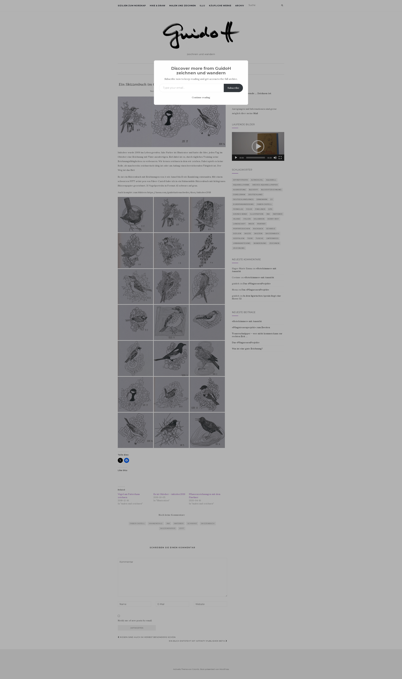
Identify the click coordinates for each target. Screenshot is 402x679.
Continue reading (201, 97)
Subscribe (233, 87)
